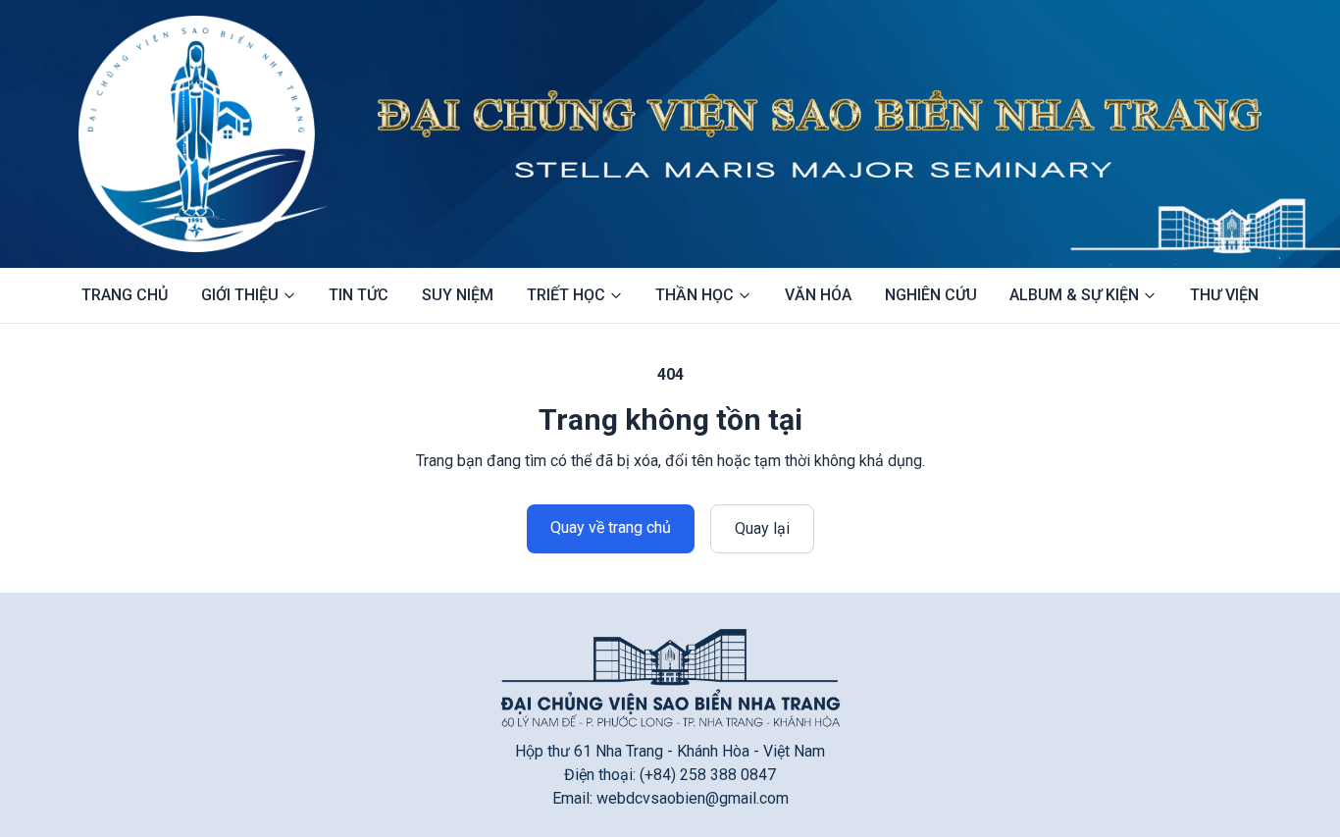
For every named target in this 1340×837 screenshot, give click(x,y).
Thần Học (694, 295)
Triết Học (566, 295)
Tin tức (358, 295)
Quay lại (762, 528)
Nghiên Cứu (931, 295)
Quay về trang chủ (610, 527)
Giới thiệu (240, 295)
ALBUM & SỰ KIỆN (1074, 295)
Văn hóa (818, 295)
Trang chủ (124, 295)
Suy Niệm (457, 295)
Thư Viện (1224, 295)
